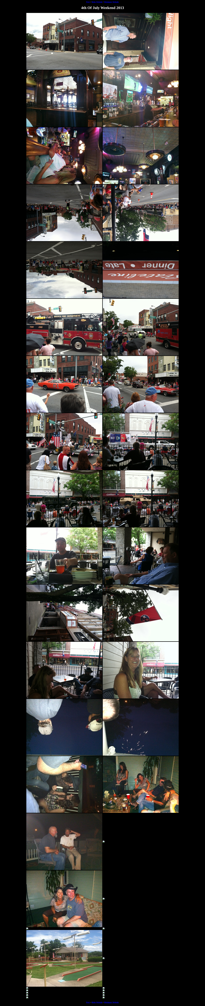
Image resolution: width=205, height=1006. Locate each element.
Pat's (88, 2)
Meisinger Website (111, 2)
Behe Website (97, 2)
